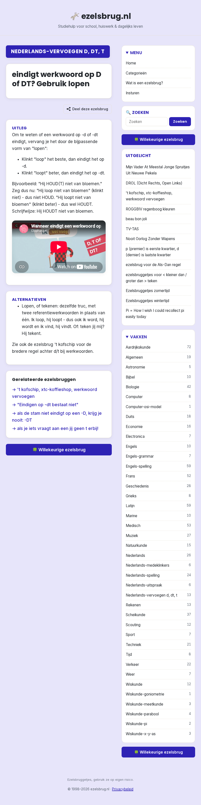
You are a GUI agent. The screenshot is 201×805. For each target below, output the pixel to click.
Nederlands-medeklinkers (158, 565)
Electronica (158, 436)
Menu (136, 53)
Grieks (158, 496)
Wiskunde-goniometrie (158, 694)
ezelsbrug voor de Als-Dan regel (153, 264)
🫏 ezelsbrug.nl (100, 16)
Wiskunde (158, 684)
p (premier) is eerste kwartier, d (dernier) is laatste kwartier (152, 251)
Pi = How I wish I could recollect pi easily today (155, 313)
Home (131, 63)
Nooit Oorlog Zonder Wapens (150, 238)
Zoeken (180, 121)
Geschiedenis (158, 486)
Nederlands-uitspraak (158, 585)
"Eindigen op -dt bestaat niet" (47, 404)
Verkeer (158, 664)
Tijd (158, 654)
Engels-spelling (158, 466)
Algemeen (158, 357)
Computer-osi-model (158, 406)
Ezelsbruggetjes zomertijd (148, 290)
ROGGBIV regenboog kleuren (150, 209)
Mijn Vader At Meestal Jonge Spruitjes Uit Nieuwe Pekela (158, 170)
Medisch (158, 525)
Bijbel (158, 377)
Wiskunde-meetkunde (158, 704)
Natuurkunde (158, 545)
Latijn (158, 505)
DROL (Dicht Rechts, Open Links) (154, 183)
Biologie (158, 387)
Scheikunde (158, 614)
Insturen (132, 93)
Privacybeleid (122, 789)
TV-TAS (132, 229)
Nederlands (158, 555)
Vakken (138, 337)
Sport (158, 634)
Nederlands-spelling (158, 575)
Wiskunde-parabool (158, 714)
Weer (158, 674)
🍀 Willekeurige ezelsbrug (59, 449)
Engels (158, 446)
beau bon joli (136, 219)
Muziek (158, 535)
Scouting (158, 624)
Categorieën (136, 73)
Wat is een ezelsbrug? (144, 83)
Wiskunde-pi (158, 723)
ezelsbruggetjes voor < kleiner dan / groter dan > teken (156, 277)
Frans (158, 476)
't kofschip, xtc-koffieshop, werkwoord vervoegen (149, 196)
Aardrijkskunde (158, 347)
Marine (158, 515)
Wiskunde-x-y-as (158, 734)
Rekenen (158, 605)
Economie (158, 426)
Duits (158, 416)
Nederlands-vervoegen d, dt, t (58, 51)
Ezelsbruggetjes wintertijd (147, 300)
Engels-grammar (158, 456)
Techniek (158, 644)
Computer (158, 396)
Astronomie (158, 367)
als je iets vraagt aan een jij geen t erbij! (57, 428)
